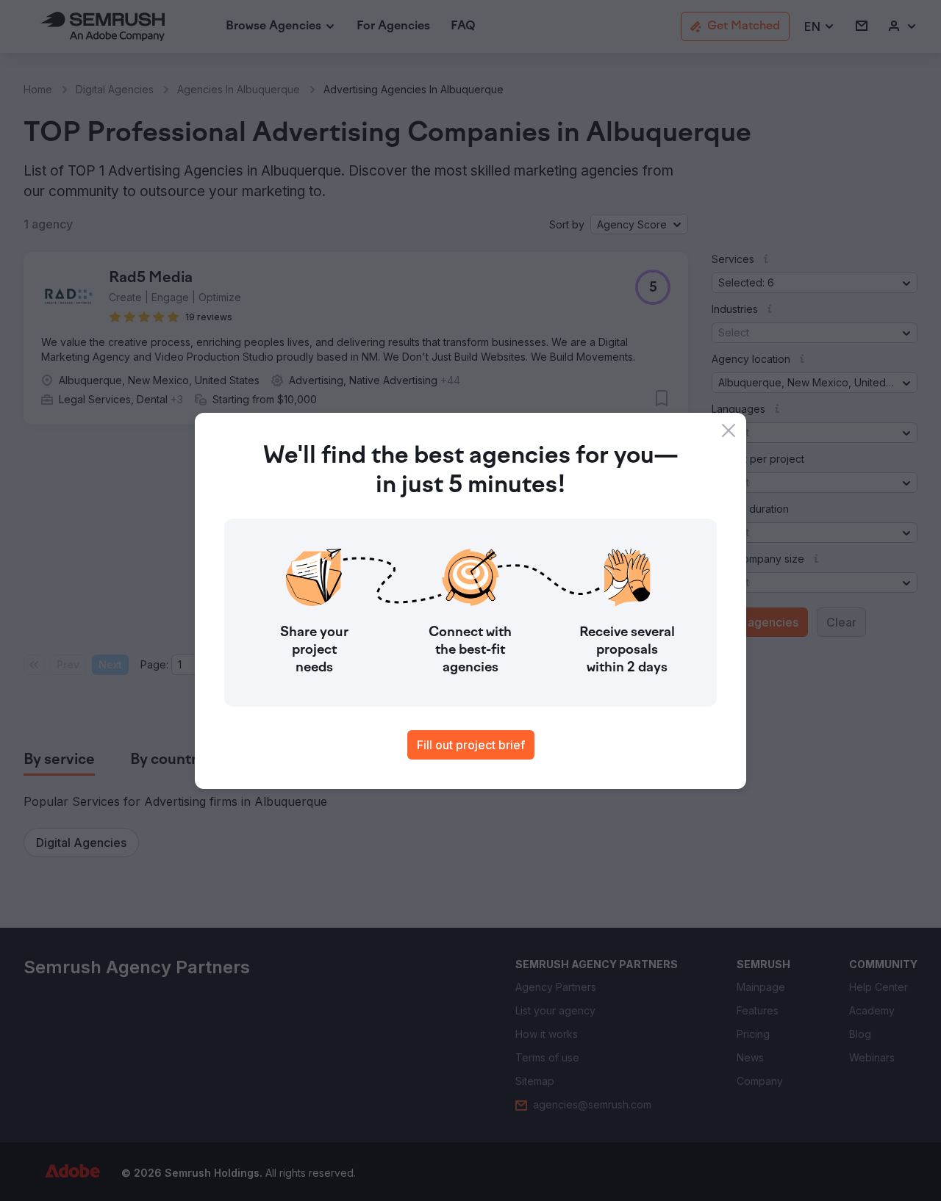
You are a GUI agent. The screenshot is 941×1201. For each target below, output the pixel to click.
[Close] (728, 430)
